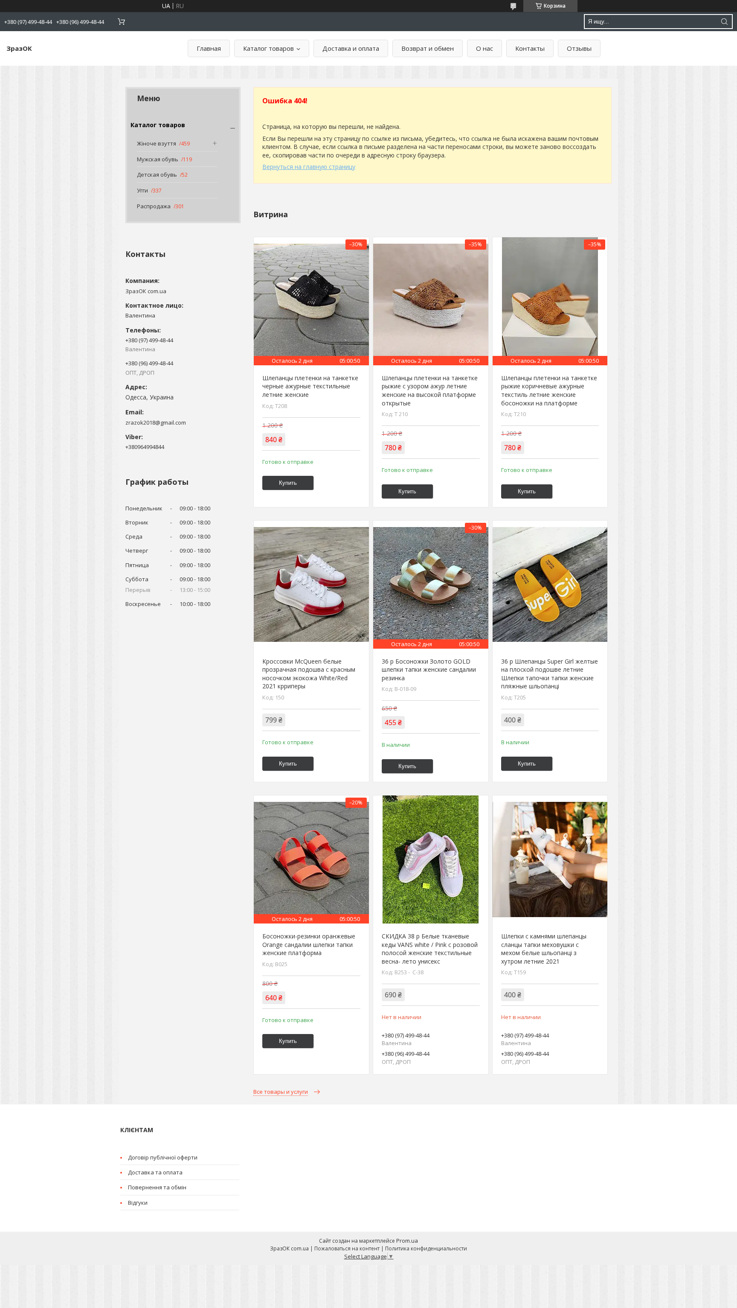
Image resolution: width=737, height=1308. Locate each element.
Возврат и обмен (427, 48)
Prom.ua (407, 1240)
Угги (142, 190)
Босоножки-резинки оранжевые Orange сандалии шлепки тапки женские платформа (308, 944)
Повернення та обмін (157, 1187)
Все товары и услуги (280, 1091)
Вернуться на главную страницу (308, 167)
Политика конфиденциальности (426, 1248)
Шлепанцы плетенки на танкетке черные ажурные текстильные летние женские (310, 386)
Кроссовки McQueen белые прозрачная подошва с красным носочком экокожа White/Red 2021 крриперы (308, 673)
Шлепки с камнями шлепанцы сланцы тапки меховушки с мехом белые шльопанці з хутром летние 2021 (543, 948)
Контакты (530, 48)
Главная (209, 48)
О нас (484, 48)
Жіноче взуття (156, 143)
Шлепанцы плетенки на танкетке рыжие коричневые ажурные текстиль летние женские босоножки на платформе (549, 390)
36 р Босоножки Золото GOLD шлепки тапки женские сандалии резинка (429, 669)
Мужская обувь (157, 159)
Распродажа (154, 206)
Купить (288, 483)
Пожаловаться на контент (347, 1248)
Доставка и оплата (350, 48)
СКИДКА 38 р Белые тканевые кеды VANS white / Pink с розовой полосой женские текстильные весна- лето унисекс (430, 948)
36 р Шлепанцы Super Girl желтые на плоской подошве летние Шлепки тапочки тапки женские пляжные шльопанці (549, 673)
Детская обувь (157, 174)
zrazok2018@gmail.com (155, 422)
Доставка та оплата (155, 1172)
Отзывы (579, 48)
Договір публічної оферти (162, 1157)
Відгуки (138, 1202)
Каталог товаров (268, 48)
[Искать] (724, 21)
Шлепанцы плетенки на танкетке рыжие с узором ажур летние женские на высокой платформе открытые (430, 390)
